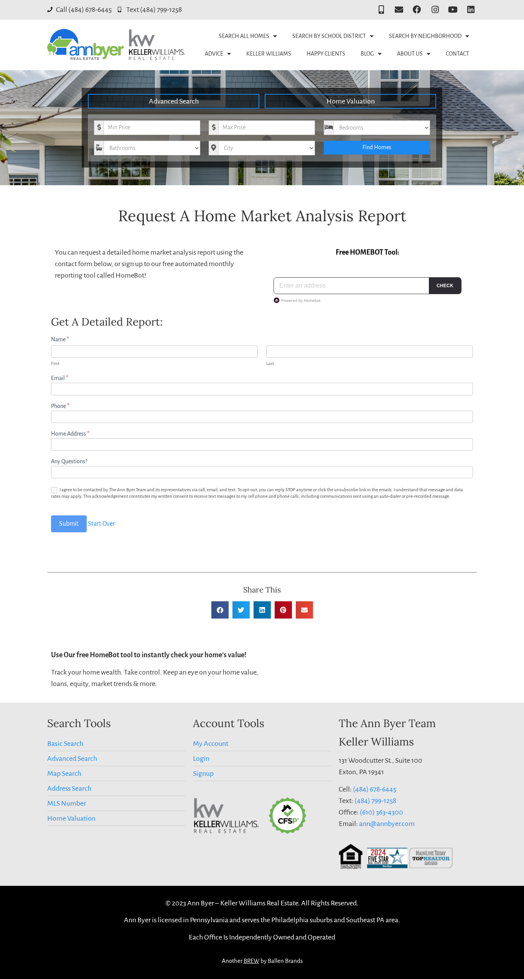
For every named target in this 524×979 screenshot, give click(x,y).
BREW (251, 961)
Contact (457, 54)
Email (59, 378)
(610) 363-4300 (381, 812)
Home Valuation (350, 101)
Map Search (64, 773)
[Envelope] (399, 10)
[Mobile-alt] (381, 10)
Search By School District (329, 36)
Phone (60, 406)
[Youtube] (453, 10)
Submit (69, 523)
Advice (214, 54)
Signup (203, 773)
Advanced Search (174, 101)
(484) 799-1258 (375, 801)
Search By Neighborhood (425, 36)
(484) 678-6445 (374, 789)
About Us (410, 54)
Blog (367, 54)
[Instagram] (435, 10)
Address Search (69, 788)
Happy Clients (325, 54)
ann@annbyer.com (387, 824)
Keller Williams (268, 54)
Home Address (70, 434)
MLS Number (66, 803)
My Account (210, 743)
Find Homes (377, 147)
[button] (220, 610)
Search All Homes (244, 36)
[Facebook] (417, 10)
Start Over (101, 523)
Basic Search (65, 743)
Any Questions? (69, 461)
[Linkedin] (471, 10)
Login (201, 758)
